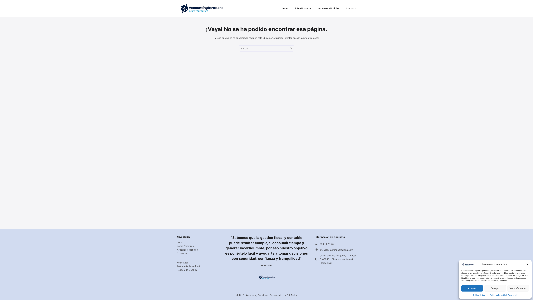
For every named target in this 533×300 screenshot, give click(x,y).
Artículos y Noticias (328, 8)
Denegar (495, 288)
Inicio (285, 8)
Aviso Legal (512, 295)
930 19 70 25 (327, 244)
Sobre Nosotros (303, 8)
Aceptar (472, 288)
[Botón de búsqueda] (291, 48)
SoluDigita (292, 295)
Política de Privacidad (498, 295)
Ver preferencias (518, 288)
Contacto (351, 8)
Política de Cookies (480, 295)
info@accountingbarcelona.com (336, 249)
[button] (527, 264)
